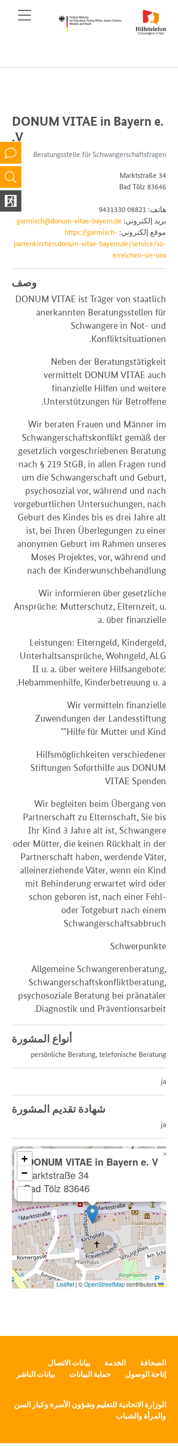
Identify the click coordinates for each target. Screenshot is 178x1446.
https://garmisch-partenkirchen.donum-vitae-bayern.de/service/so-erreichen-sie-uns (90, 244)
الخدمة (115, 1362)
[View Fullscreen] (25, 1194)
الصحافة (153, 1362)
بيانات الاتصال (69, 1362)
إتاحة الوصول (145, 1374)
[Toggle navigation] (24, 15)
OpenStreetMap (104, 1284)
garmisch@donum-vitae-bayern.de (69, 220)
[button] (92, 1214)
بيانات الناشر (35, 1374)
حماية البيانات (90, 1374)
